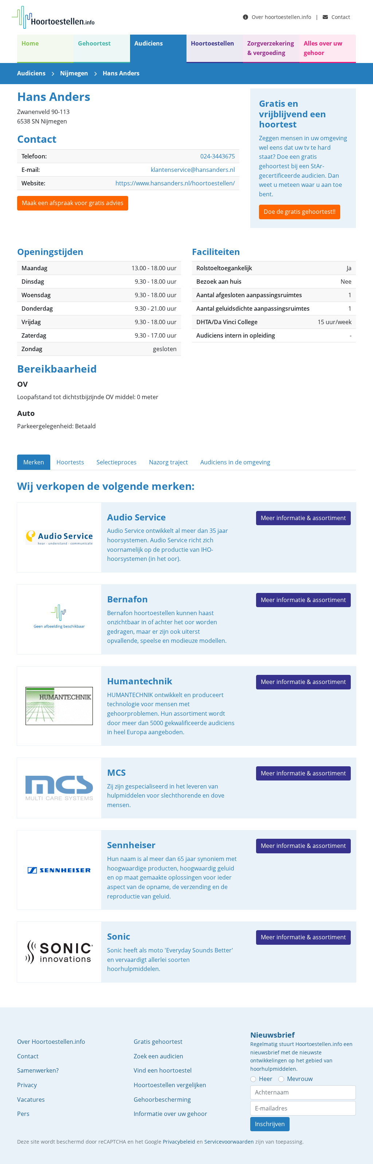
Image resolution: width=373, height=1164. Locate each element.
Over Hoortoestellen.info (51, 1042)
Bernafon (186, 619)
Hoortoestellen (212, 43)
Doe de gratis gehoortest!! (299, 212)
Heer (265, 1079)
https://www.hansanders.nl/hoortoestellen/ (175, 183)
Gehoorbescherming (162, 1100)
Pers (23, 1114)
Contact (340, 16)
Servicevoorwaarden (229, 1141)
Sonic (186, 952)
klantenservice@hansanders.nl (193, 170)
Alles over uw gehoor (323, 48)
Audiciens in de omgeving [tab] (235, 462)
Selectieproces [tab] (117, 462)
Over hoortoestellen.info (280, 16)
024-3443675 (217, 156)
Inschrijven (270, 1124)
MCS (186, 788)
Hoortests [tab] (70, 462)
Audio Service (186, 537)
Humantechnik (186, 706)
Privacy (27, 1085)
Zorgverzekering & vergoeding (270, 48)
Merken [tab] (33, 462)
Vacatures (31, 1100)
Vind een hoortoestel (163, 1070)
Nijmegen (74, 73)
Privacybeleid (179, 1141)
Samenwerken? (38, 1070)
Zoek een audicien (158, 1056)
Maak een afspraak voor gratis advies (72, 203)
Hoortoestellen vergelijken (170, 1085)
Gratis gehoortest (158, 1042)
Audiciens (148, 43)
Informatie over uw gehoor (170, 1114)
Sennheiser (186, 870)
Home (30, 43)
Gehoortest (94, 43)
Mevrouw (300, 1079)
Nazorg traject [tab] (168, 462)
